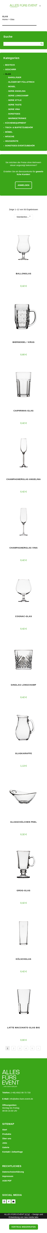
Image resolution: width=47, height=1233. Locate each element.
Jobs (4, 1143)
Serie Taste (15, 105)
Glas (8, 74)
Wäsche (9, 136)
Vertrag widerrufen (23, 1227)
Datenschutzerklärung (13, 1172)
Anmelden (23, 185)
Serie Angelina (17, 91)
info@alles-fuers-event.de (21, 1099)
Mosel (12, 86)
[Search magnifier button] (42, 44)
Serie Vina (14, 109)
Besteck (10, 65)
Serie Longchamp (18, 95)
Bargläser (14, 77)
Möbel (9, 132)
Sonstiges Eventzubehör (20, 145)
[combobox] (23, 216)
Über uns (6, 1138)
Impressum (7, 1176)
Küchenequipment (15, 123)
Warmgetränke (17, 118)
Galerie (5, 1147)
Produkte (6, 1134)
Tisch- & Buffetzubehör (19, 127)
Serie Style (15, 100)
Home (5, 19)
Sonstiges (14, 114)
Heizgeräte (11, 141)
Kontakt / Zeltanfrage (12, 1152)
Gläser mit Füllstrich (21, 82)
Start (4, 1130)
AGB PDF (7, 1181)
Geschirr (10, 69)
